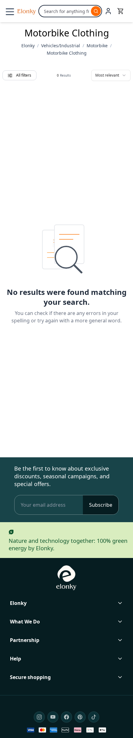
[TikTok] (93, 717)
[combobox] (111, 75)
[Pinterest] (80, 717)
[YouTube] (52, 717)
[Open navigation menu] (10, 12)
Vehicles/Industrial (60, 45)
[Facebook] (66, 717)
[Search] (96, 11)
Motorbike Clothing (67, 53)
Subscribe (100, 504)
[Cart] (120, 11)
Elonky (28, 45)
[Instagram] (39, 717)
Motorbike (97, 45)
